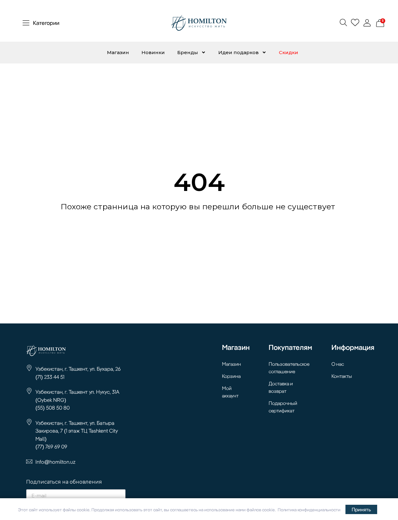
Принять (361, 509)
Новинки (153, 52)
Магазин (118, 52)
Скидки (288, 52)
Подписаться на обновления (64, 482)
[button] (343, 22)
